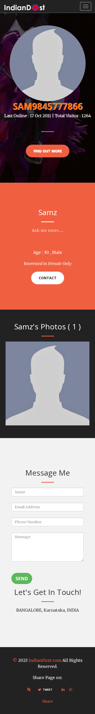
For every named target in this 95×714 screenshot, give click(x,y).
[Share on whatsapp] (70, 689)
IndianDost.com (45, 660)
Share (47, 701)
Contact (47, 277)
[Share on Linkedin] (63, 689)
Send (21, 578)
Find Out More (47, 150)
